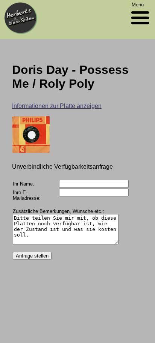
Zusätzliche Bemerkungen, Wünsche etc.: (58, 211)
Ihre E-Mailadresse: (27, 195)
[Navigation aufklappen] (140, 26)
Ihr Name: (23, 184)
